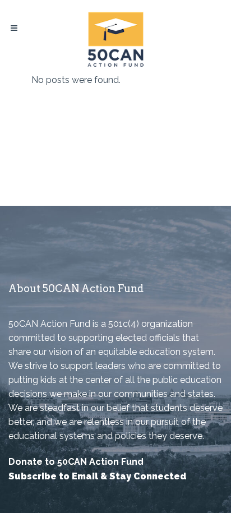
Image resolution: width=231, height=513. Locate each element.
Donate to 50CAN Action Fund (76, 461)
